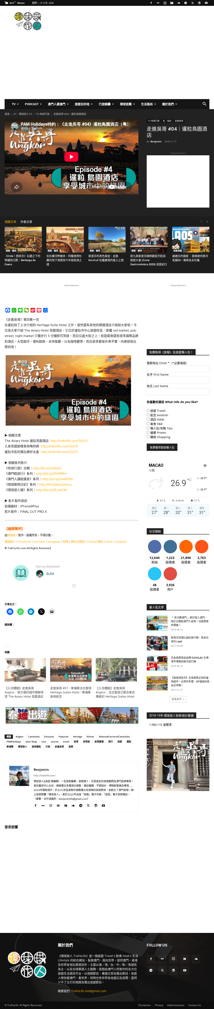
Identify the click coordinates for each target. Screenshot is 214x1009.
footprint (121, 541)
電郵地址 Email (168, 363)
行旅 (48, 746)
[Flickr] (158, 3)
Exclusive (49, 736)
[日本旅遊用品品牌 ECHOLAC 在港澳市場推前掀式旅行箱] (157, 663)
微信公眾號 (77, 541)
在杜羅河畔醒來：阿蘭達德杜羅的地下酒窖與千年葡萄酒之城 (64, 260)
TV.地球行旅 (43, 114)
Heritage (77, 736)
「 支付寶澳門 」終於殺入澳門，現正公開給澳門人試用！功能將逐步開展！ (190, 621)
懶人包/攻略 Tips (161, 428)
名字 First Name (158, 374)
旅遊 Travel (158, 411)
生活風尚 (147, 104)
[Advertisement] (133, 21)
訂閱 (170, 568)
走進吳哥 (179, 120)
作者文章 (26, 221)
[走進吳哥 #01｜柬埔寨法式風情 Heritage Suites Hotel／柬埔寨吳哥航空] (71, 670)
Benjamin (155, 141)
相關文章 (10, 221)
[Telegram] (185, 3)
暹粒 (129, 741)
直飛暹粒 (36, 746)
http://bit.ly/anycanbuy (55, 484)
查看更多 (177, 699)
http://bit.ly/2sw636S (57, 479)
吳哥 (76, 741)
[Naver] (172, 3)
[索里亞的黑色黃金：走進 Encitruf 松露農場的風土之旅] (107, 240)
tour (44, 741)
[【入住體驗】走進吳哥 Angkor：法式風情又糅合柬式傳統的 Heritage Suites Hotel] (116, 670)
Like (154, 541)
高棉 (71, 746)
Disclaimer (144, 1005)
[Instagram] (165, 3)
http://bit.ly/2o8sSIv (47, 468)
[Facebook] (151, 3)
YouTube (39, 541)
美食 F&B (156, 424)
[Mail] (59, 805)
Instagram (54, 541)
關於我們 (168, 104)
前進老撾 (177, 250)
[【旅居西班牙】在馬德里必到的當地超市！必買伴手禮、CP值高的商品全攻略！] (157, 683)
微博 (65, 541)
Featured (63, 736)
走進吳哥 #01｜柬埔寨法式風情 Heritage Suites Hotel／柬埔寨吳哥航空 (70, 692)
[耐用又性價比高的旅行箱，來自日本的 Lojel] (157, 643)
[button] (204, 104)
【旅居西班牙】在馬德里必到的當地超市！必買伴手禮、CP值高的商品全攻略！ (190, 681)
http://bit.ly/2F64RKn (51, 474)
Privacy (159, 1005)
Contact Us (194, 1005)
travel (66, 741)
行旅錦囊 (105, 104)
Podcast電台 (95, 541)
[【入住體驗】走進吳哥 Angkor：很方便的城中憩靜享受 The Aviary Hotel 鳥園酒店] (25, 670)
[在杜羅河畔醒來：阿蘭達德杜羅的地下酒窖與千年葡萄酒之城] (65, 240)
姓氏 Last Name (157, 386)
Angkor (20, 736)
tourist (54, 741)
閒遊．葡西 (11, 250)
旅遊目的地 (82, 104)
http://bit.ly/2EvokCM (51, 490)
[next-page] (207, 221)
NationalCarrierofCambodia (114, 736)
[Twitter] (192, 3)
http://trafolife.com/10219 (59, 446)
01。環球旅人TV (23, 114)
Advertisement (175, 1005)
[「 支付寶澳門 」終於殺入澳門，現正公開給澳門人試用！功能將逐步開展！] (157, 623)
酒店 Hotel (157, 419)
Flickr (109, 541)
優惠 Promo (158, 433)
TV (13, 104)
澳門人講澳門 (56, 104)
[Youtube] (206, 3)
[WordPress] (199, 3)
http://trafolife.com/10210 (68, 441)
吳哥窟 (86, 741)
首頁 (7, 114)
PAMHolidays (13, 741)
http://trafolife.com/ (44, 775)
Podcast (31, 104)
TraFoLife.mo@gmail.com (88, 991)
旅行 (110, 741)
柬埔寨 (9, 746)
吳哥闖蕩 (99, 741)
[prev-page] (201, 221)
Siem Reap (31, 741)
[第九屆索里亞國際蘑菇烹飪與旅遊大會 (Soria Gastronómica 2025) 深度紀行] (148, 240)
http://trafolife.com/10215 (59, 452)
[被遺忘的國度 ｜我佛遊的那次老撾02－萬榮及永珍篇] (190, 240)
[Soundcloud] (179, 3)
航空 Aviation (159, 415)
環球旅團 (126, 104)
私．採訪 (167, 120)
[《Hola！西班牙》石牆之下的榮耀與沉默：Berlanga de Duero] (23, 240)
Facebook (24, 541)
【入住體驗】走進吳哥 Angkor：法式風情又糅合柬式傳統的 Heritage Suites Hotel (115, 692)
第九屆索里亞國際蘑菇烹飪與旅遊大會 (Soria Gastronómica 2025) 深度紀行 (148, 260)
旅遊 (119, 741)
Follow (170, 541)
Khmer (90, 736)
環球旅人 (12, 535)
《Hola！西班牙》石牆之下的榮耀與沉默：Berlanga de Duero (22, 260)
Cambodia (33, 736)
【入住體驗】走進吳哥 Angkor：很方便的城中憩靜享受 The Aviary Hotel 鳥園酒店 (24, 692)
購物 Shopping (160, 437)
